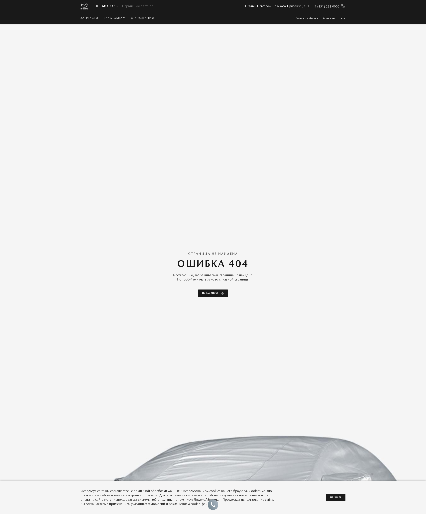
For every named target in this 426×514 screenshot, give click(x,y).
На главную (210, 293)
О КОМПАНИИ (142, 18)
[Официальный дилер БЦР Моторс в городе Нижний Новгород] (84, 6)
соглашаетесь (120, 491)
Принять (335, 497)
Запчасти (89, 18)
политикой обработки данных (156, 491)
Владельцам (115, 18)
